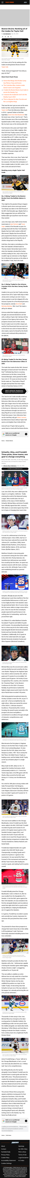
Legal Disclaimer (23, 1157)
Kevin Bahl (19, 304)
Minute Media (9, 1167)
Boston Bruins (9, 440)
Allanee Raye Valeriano (9, 466)
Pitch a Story (22, 1152)
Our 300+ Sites (22, 1149)
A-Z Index (21, 1160)
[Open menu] (2, 2)
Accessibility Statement (8, 1160)
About (3, 1146)
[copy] (11, 37)
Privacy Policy (5, 1155)
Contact (3, 1149)
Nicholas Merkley (7, 306)
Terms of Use (22, 1155)
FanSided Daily (5, 1152)
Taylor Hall (5, 67)
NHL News (8, 1135)
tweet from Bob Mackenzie (16, 115)
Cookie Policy (5, 1157)
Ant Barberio (7, 34)
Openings (21, 1146)
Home (3, 440)
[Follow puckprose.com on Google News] (26, 434)
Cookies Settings (6, 1163)
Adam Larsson (21, 417)
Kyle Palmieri (14, 224)
